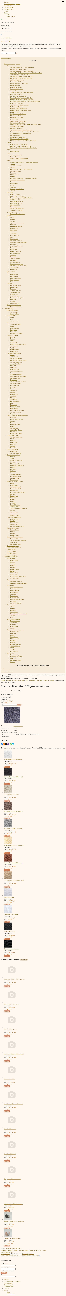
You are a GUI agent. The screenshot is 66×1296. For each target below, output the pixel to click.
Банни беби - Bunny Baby (17, 214)
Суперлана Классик (16, 375)
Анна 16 (12, 514)
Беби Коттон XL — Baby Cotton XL (20, 146)
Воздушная (13, 230)
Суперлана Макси (15, 378)
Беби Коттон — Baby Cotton (18, 144)
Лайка (12, 326)
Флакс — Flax (14, 207)
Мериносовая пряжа (13, 323)
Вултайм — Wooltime (16, 89)
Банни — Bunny (15, 194)
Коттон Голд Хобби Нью (17, 492)
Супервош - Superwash (17, 126)
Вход (8, 15)
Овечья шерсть (14, 303)
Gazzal (9, 142)
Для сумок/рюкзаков (13, 619)
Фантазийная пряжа (13, 528)
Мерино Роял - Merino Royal (18, 109)
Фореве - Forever (15, 135)
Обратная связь (5, 1254)
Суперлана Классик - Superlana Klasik (21, 130)
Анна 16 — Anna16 (16, 155)
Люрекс (12, 446)
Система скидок (9, 9)
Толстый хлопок (15, 258)
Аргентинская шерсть (17, 223)
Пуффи (12, 348)
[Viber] (8, 744)
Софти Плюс (14, 342)
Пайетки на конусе (16, 203)
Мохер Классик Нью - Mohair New (20, 110)
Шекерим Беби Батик (17, 466)
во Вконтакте (5, 669)
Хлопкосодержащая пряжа (15, 482)
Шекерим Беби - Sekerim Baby (19, 139)
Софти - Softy (14, 119)
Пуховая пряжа (11, 553)
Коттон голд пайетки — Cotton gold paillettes (23, 178)
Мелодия (13, 387)
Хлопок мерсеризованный (18, 266)
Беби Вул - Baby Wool (17, 80)
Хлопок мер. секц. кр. (16, 264)
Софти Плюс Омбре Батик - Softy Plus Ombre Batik (25, 125)
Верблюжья (14, 287)
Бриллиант (13, 380)
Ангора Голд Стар (15, 364)
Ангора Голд (14, 357)
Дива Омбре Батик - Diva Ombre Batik (21, 92)
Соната (12, 282)
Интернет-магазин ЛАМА (13, 1249)
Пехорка (9, 283)
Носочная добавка (15, 278)
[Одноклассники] (4, 744)
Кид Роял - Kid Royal (16, 94)
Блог (2, 1252)
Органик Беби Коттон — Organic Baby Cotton (23, 148)
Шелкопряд (13, 269)
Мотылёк (13, 248)
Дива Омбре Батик (16, 460)
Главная (6, 2)
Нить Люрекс (14, 276)
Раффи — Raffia (15, 205)
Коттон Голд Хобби (16, 489)
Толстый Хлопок (15, 507)
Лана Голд (13, 367)
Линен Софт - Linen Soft (17, 180)
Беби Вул (13, 366)
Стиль (12, 185)
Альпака (12, 219)
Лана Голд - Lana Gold (16, 103)
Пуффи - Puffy (14, 112)
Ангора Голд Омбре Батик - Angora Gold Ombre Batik (26, 73)
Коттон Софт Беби (15, 487)
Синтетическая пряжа (13, 455)
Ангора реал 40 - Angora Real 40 (20, 75)
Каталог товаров (6, 58)
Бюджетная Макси (16, 226)
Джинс (12, 164)
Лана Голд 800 (14, 369)
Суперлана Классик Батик (18, 376)
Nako (8, 150)
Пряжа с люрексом (13, 435)
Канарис (12, 176)
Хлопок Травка (14, 530)
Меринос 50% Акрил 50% (30, 1250)
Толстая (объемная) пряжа (15, 537)
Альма (12, 217)
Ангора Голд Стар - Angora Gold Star (21, 78)
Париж (12, 467)
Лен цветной (14, 239)
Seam (8, 153)
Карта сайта (42, 1250)
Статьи (6, 13)
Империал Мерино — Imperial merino (21, 169)
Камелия (13, 173)
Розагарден (14, 184)
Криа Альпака (14, 235)
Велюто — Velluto (15, 85)
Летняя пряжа (11, 549)
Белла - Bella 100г (15, 82)
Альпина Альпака (15, 383)
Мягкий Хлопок (15, 505)
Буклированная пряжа (14, 548)
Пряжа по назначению (11, 557)
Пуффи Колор (14, 350)
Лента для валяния (16, 241)
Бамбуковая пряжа (13, 546)
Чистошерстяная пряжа (14, 517)
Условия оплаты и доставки (12, 4)
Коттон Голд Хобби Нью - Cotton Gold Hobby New (25, 101)
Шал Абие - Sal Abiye (16, 117)
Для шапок (10, 653)
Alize (8, 66)
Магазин (3, 1250)
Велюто (12, 339)
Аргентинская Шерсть (17, 526)
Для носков (10, 585)
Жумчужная (13, 312)
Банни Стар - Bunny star (17, 196)
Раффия (12, 628)
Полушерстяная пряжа (14, 353)
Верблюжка (14, 228)
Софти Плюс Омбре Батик (18, 344)
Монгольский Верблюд (17, 410)
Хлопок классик (15, 262)
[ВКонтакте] (2, 744)
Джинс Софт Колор (16, 166)
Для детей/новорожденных (15, 630)
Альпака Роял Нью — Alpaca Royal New (22, 67)
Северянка (13, 257)
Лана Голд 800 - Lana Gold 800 (19, 105)
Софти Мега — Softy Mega (18, 121)
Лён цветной (14, 321)
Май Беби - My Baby (16, 107)
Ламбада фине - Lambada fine (19, 159)
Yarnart (9, 160)
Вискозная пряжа (12, 310)
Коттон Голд (14, 491)
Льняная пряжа (11, 316)
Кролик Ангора (15, 407)
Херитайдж (13, 391)
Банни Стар (13, 405)
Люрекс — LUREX (15, 200)
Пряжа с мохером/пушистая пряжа (17, 416)
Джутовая (13, 233)
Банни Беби (14, 351)
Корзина (9, 1250)
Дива (12, 458)
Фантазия (13, 260)
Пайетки (13, 444)
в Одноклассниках (7, 672)
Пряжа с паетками (12, 449)
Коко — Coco (14, 157)
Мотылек (13, 503)
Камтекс (9, 216)
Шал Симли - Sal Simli (16, 116)
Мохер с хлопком (15, 251)
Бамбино (13, 225)
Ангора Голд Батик (16, 358)
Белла (12, 483)
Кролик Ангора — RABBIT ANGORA (21, 198)
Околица (13, 255)
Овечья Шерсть (15, 524)
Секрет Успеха (14, 523)
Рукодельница (14, 280)
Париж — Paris (14, 151)
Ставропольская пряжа (14, 305)
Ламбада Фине (14, 314)
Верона (12, 457)
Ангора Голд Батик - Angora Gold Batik (21, 71)
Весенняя (13, 289)
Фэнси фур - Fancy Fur (17, 208)
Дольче (12, 167)
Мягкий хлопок (15, 253)
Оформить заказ (17, 1250)
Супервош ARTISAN (16, 128)
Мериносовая (14, 296)
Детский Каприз (15, 292)
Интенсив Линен (15, 171)
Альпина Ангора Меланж (18, 382)
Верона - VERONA (16, 87)
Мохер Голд (13, 250)
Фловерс (13, 187)
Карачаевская (11, 271)
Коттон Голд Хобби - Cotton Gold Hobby (22, 100)
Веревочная (14, 275)
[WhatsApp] (11, 744)
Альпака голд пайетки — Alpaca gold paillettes (24, 162)
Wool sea (10, 192)
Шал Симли (13, 439)
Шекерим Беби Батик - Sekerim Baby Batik (23, 141)
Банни (12, 403)
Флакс (12, 317)
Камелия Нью (14, 175)
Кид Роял (13, 417)
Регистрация (11, 16)
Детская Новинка (15, 291)
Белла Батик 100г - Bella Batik (19, 84)
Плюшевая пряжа (12, 335)
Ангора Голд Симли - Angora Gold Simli (21, 76)
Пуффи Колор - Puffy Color (18, 114)
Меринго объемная (16, 246)
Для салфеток (11, 605)
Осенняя (12, 301)
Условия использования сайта (10, 1256)
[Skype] (13, 744)
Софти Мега (14, 346)
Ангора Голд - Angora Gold (18, 69)
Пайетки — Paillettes (16, 201)
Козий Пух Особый (16, 433)
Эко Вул (12, 521)
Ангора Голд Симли (16, 362)
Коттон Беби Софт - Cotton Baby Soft (21, 98)
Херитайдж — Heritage (17, 189)
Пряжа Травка (11, 551)
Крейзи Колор (14, 385)
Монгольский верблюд (17, 298)
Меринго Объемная (16, 333)
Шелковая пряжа (12, 555)
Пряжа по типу (8, 308)
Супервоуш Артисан (16, 587)
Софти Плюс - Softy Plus (17, 123)
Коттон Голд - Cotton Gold (18, 96)
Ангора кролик (15, 401)
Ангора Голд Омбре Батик (18, 360)
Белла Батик (14, 485)
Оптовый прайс (8, 7)
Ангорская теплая (15, 285)
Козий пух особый (15, 307)
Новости (6, 11)
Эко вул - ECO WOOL (16, 210)
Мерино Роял (14, 519)
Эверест (12, 191)
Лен (11, 237)
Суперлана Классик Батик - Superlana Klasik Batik (24, 132)
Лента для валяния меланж (18, 242)
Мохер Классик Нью (16, 419)
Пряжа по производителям (12, 64)
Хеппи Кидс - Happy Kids (17, 137)
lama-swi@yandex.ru (28, 1254)
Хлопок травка (14, 267)
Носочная (13, 300)
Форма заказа (8, 6)
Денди (12, 232)
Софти (12, 341)
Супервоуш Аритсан (16, 371)
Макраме (13, 182)
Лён (11, 319)
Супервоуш (13, 373)
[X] (6, 744)
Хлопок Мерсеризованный (18, 508)
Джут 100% (14, 623)
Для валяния (11, 580)
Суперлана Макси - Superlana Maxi (20, 134)
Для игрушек (11, 558)
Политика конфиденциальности (29, 1256)
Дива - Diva (13, 91)
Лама (8, 273)
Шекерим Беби (15, 464)
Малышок (13, 244)
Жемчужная (14, 294)
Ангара (12, 221)
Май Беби (13, 462)
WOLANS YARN (12, 212)
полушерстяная (18, 726)
